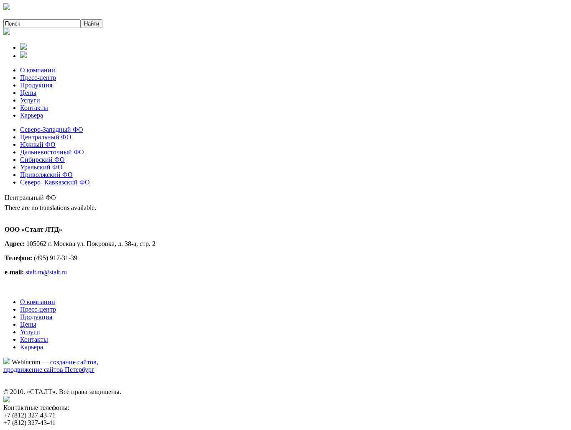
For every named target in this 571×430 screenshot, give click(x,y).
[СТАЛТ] (6, 7)
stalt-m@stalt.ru (46, 272)
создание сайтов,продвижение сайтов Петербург (50, 365)
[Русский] (23, 47)
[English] (23, 55)
